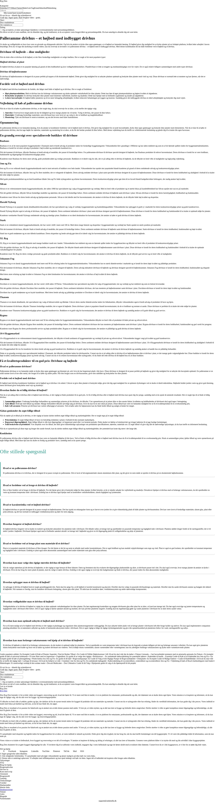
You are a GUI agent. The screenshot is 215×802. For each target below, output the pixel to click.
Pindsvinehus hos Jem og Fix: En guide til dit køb (51, 659)
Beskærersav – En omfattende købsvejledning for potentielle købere (119, 656)
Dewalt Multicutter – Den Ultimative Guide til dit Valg (68, 663)
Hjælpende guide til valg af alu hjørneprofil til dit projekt (114, 663)
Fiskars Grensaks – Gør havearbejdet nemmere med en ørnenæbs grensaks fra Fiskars (168, 654)
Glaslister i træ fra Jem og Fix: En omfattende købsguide (84, 661)
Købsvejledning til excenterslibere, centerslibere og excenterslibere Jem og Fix (138, 661)
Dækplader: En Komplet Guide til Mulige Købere (156, 659)
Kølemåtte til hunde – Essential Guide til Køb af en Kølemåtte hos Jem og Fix (178, 656)
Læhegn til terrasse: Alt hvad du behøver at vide (41, 661)
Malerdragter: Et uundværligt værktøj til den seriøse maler (22, 663)
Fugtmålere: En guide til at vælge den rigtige (73, 656)
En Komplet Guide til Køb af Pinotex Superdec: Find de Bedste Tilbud (47, 654)
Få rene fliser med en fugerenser (42, 656)
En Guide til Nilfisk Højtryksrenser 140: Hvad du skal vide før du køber (105, 654)
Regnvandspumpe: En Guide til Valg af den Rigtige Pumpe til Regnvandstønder (104, 659)
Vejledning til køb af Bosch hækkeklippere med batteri (192, 661)
